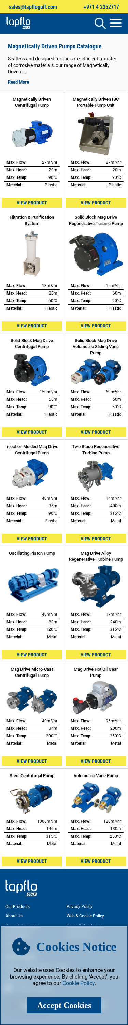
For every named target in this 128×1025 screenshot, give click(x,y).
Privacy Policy (80, 906)
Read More (18, 82)
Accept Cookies (64, 1005)
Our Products (17, 906)
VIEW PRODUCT (32, 202)
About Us (14, 916)
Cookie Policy (78, 983)
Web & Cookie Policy (85, 916)
